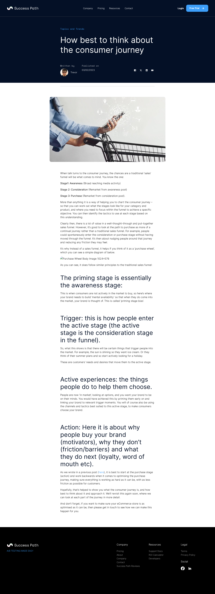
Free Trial (194, 8)
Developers (154, 558)
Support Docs (156, 551)
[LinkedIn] (146, 70)
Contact (129, 8)
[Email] (152, 70)
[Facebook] (135, 70)
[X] (141, 70)
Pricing (101, 8)
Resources (114, 8)
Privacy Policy (188, 555)
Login (181, 8)
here (101, 472)
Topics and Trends (72, 28)
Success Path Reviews (128, 566)
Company (88, 8)
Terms (184, 551)
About (120, 555)
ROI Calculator (156, 555)
